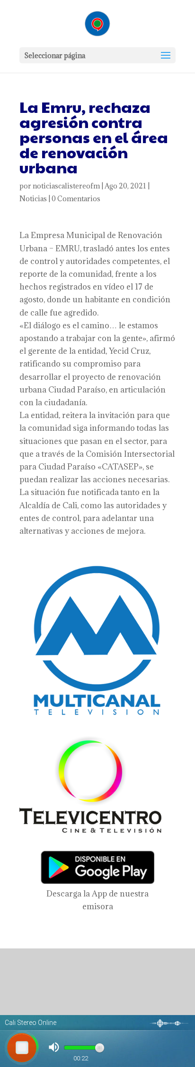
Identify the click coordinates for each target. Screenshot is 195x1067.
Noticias (33, 198)
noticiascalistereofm (66, 185)
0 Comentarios (76, 198)
